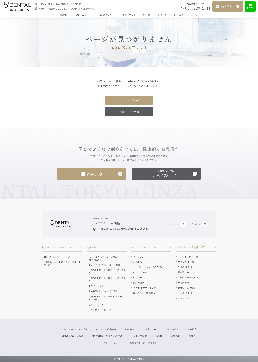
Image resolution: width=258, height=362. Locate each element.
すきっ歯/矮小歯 (186, 262)
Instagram (174, 223)
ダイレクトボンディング (100, 309)
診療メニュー (82, 14)
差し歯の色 (183, 282)
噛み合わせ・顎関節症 (144, 293)
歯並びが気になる (187, 288)
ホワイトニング (96, 286)
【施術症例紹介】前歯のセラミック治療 (107, 271)
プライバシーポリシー (111, 342)
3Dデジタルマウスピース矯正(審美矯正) (103, 258)
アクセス (162, 14)
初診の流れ (131, 329)
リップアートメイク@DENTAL (148, 267)
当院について (105, 14)
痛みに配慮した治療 (73, 336)
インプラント (139, 256)
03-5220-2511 (197, 8)
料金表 (146, 14)
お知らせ (178, 14)
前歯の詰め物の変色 (188, 277)
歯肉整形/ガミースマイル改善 (103, 291)
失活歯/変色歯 (185, 267)
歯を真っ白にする (187, 272)
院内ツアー (151, 329)
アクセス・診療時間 (105, 329)
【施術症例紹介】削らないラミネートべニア (62, 263)
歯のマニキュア (96, 304)
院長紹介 (192, 329)
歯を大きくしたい (187, 298)
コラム (194, 14)
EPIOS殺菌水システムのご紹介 (108, 336)
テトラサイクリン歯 (188, 256)
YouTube (196, 223)
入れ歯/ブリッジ (141, 262)
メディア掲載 (140, 336)
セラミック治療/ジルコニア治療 (104, 264)
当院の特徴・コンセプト (74, 329)
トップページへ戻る (129, 100)
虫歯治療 (137, 277)
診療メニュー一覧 (129, 111)
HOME (63, 14)
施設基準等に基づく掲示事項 (143, 342)
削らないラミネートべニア (57, 256)
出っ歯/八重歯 (185, 293)
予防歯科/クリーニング (144, 288)
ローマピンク (139, 272)
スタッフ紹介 (129, 14)
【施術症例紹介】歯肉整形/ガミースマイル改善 (107, 298)
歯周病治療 (138, 282)
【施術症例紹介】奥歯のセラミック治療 (107, 279)
